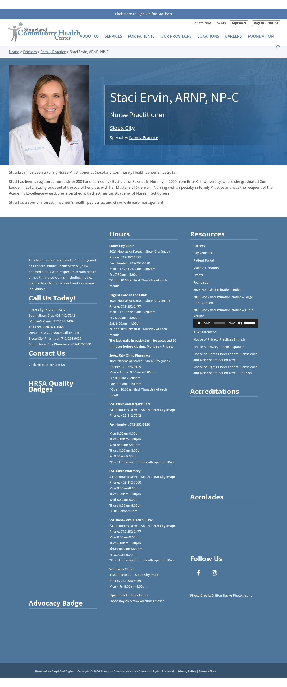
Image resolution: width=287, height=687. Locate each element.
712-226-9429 (71, 338)
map (165, 251)
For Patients (141, 37)
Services (113, 37)
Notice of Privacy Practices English (219, 339)
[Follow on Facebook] (198, 573)
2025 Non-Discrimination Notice (217, 289)
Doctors (30, 51)
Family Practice (53, 51)
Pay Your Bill (202, 253)
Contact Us (47, 353)
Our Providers (176, 37)
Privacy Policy (186, 671)
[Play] (199, 323)
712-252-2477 (55, 310)
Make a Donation (206, 268)
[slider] (250, 323)
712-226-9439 (63, 321)
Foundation (261, 37)
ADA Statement (204, 332)
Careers (233, 37)
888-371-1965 (53, 327)
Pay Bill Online (266, 23)
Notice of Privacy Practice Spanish (218, 347)
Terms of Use (207, 671)
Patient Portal (203, 260)
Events (221, 23)
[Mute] (240, 323)
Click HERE (37, 365)
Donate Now (201, 23)
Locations (208, 37)
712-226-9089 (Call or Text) (60, 332)
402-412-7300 (81, 344)
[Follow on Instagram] (214, 573)
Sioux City (122, 127)
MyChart (239, 23)
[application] (225, 323)
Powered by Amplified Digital (54, 671)
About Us (89, 37)
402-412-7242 (65, 315)
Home (14, 51)
